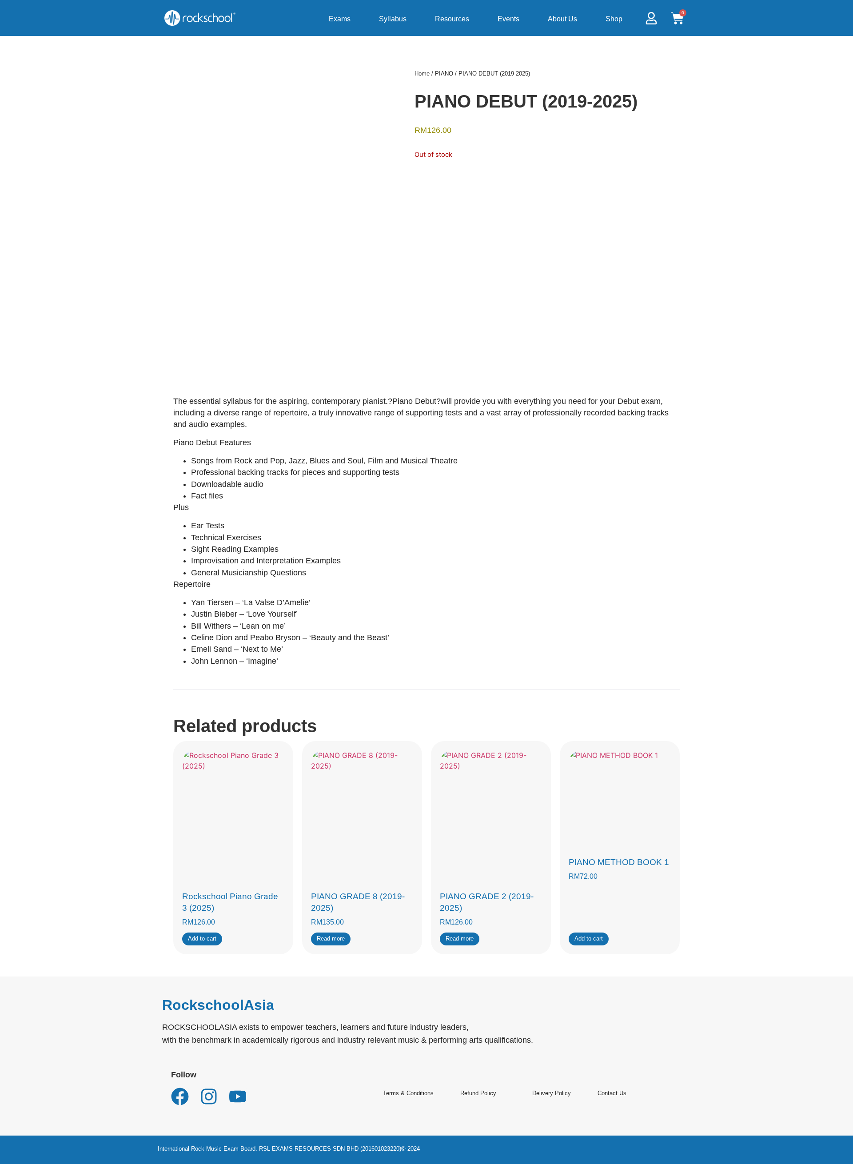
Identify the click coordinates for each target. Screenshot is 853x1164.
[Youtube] (238, 1096)
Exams (340, 19)
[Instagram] (209, 1096)
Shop (614, 19)
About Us (562, 19)
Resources (452, 19)
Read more (331, 938)
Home (422, 73)
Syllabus (393, 19)
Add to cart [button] (202, 938)
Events (508, 19)
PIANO (444, 73)
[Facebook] (180, 1096)
